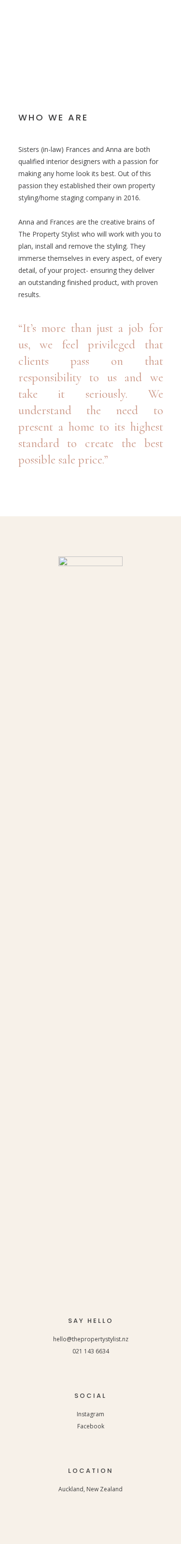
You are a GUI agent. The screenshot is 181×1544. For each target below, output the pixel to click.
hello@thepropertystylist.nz (90, 1339)
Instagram (90, 1414)
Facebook (90, 1426)
